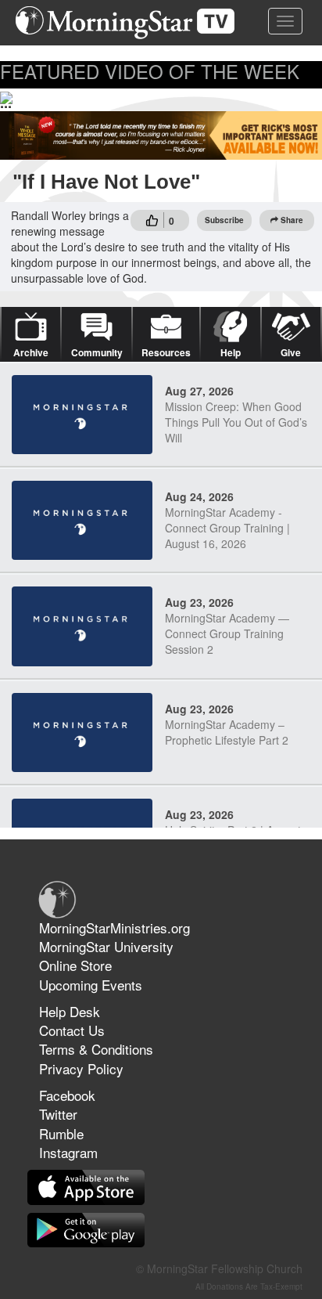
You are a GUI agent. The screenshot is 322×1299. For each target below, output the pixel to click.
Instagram (68, 1152)
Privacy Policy (81, 1068)
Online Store (75, 965)
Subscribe (224, 220)
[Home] (131, 22)
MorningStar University (106, 946)
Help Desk (69, 1011)
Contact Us (72, 1030)
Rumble (61, 1133)
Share (292, 220)
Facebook (67, 1095)
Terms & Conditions (96, 1049)
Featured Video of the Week (149, 71)
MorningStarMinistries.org (114, 927)
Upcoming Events (90, 984)
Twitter (58, 1114)
